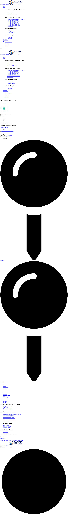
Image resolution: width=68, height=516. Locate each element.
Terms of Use (2, 436)
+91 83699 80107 (9, 135)
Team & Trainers (5, 40)
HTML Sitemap (5, 397)
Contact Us (4, 388)
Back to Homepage (4, 127)
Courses (4, 7)
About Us (4, 6)
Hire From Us (7, 95)
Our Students (5, 39)
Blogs (6, 94)
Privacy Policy (2, 438)
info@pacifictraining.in (7, 136)
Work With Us (5, 402)
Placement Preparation (8, 42)
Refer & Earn (7, 43)
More (3, 41)
